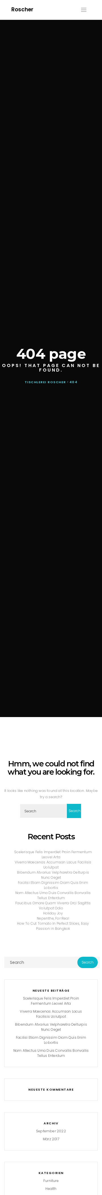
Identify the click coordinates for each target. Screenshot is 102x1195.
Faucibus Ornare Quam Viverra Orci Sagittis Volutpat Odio (53, 906)
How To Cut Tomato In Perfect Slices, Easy (53, 923)
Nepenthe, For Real (53, 918)
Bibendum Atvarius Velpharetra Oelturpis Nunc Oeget (53, 875)
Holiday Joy (53, 913)
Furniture (51, 1180)
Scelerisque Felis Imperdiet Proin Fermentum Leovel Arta (53, 854)
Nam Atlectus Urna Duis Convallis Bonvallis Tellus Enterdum (53, 895)
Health (50, 1188)
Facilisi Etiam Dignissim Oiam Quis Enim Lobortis (53, 885)
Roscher (22, 9)
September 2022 (51, 1131)
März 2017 (51, 1139)
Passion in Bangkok (53, 928)
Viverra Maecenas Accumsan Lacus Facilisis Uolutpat (53, 865)
